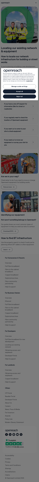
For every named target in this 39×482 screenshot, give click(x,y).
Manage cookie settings (19, 86)
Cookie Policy (29, 80)
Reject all (20, 96)
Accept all (19, 91)
